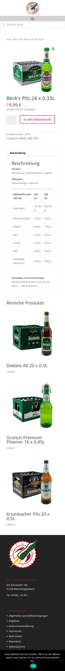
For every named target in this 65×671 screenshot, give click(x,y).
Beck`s (23, 138)
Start (8, 39)
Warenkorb (15, 641)
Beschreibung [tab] (18, 152)
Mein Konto (15, 636)
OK (33, 666)
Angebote (14, 620)
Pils (20, 39)
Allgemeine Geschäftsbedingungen (28, 615)
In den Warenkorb (37, 119)
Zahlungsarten (17, 646)
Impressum (15, 631)
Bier (15, 39)
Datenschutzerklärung (21, 626)
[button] (53, 49)
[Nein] (60, 660)
